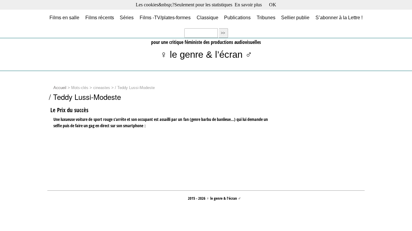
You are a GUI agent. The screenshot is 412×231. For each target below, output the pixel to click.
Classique (207, 17)
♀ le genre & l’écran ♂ (206, 54)
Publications (237, 17)
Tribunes (266, 17)
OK (272, 4)
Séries (127, 17)
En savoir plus (248, 4)
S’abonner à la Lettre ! (339, 17)
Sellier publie (295, 17)
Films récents (99, 17)
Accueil (59, 88)
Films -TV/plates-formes (165, 17)
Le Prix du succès (69, 110)
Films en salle (64, 17)
